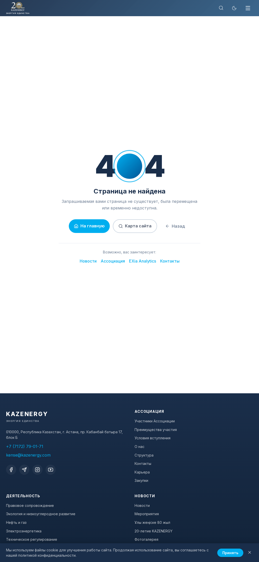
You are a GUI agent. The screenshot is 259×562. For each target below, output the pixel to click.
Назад (178, 226)
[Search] (221, 8)
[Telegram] (24, 470)
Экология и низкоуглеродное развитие (40, 514)
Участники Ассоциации (155, 421)
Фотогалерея (146, 539)
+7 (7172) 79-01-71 (24, 446)
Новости (88, 261)
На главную (92, 225)
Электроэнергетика (23, 531)
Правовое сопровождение (30, 505)
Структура (144, 455)
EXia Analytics (142, 261)
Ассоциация (113, 261)
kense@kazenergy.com (28, 455)
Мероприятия (147, 514)
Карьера (142, 472)
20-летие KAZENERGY (153, 531)
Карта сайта (138, 225)
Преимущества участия (156, 429)
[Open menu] (248, 8)
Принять (230, 553)
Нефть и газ (16, 522)
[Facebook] (11, 470)
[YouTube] (51, 470)
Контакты (170, 261)
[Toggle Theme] (234, 8)
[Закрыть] (249, 552)
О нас (139, 446)
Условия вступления (152, 438)
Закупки (141, 480)
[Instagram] (37, 470)
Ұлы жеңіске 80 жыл (152, 522)
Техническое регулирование (31, 539)
